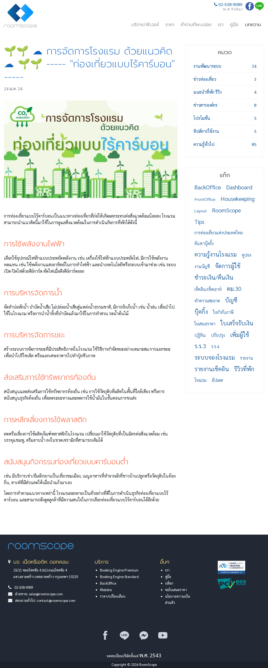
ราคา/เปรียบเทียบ (112, 596)
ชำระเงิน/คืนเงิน (213, 277)
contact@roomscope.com (56, 600)
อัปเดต (217, 380)
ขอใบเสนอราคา (176, 589)
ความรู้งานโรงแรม (215, 254)
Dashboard (239, 187)
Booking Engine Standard (119, 576)
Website (106, 589)
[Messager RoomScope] (143, 635)
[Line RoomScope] (259, 9)
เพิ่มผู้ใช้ (239, 334)
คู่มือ (234, 24)
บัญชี (231, 300)
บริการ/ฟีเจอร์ (145, 24)
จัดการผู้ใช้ (228, 265)
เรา (221, 24)
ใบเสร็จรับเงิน (237, 323)
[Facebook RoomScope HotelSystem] (249, 9)
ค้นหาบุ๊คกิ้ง (204, 243)
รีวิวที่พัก (244, 368)
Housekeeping (238, 198)
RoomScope (226, 210)
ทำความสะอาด (207, 300)
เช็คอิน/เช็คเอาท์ (208, 289)
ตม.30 (234, 288)
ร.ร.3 (200, 345)
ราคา (169, 24)
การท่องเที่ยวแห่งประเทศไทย (218, 232)
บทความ (253, 24)
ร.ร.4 (215, 346)
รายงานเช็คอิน (211, 368)
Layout (200, 210)
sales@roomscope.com (46, 594)
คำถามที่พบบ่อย (196, 24)
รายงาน (246, 358)
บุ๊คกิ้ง (201, 311)
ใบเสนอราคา (204, 323)
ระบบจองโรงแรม (214, 357)
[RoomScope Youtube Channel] (162, 635)
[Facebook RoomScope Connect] (105, 635)
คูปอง (246, 255)
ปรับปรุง (218, 335)
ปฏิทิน (200, 335)
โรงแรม (200, 380)
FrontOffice (204, 199)
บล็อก (169, 583)
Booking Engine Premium (119, 570)
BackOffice (207, 187)
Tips (199, 221)
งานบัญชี (202, 266)
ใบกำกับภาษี (223, 312)
